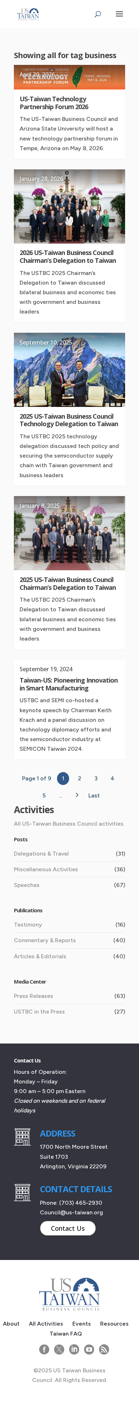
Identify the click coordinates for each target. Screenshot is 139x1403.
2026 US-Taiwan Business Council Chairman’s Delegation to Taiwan (68, 256)
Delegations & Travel (41, 853)
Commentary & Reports (45, 940)
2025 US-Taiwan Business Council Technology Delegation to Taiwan (69, 420)
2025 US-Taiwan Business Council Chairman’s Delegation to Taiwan (68, 583)
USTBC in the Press (39, 1011)
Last (94, 795)
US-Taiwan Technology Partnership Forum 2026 (54, 103)
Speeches (27, 885)
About (11, 1323)
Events (81, 1323)
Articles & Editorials (40, 956)
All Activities (46, 1323)
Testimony (28, 924)
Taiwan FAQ (66, 1333)
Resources (114, 1323)
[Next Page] (77, 795)
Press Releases (33, 996)
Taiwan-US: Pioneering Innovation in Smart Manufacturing (69, 684)
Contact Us (68, 1228)
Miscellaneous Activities (46, 869)
